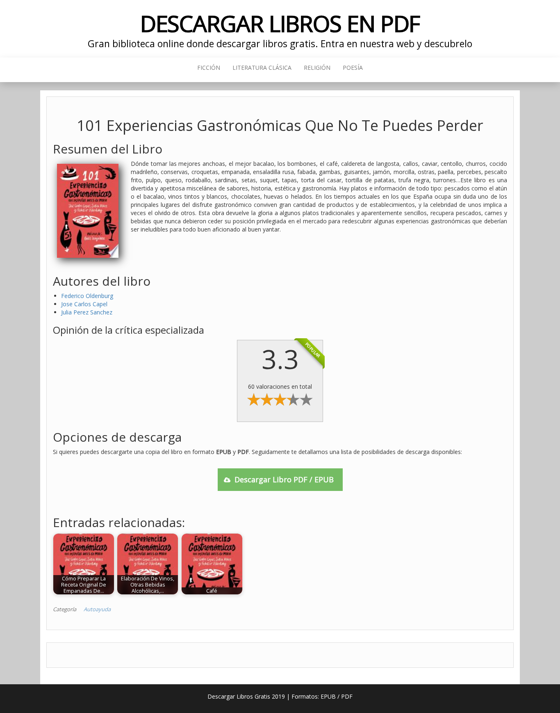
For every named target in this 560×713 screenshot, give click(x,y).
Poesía (353, 67)
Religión (317, 67)
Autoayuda (97, 609)
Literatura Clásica (261, 67)
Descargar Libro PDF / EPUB (284, 479)
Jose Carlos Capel (84, 304)
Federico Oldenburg (87, 296)
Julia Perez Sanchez (86, 312)
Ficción (208, 67)
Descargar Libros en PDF (280, 23)
